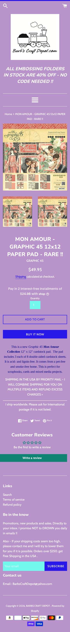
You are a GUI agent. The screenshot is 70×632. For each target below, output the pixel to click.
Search (7, 495)
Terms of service (13, 499)
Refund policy (12, 504)
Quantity (35, 298)
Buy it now (35, 334)
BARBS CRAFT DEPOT (38, 605)
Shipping (20, 276)
